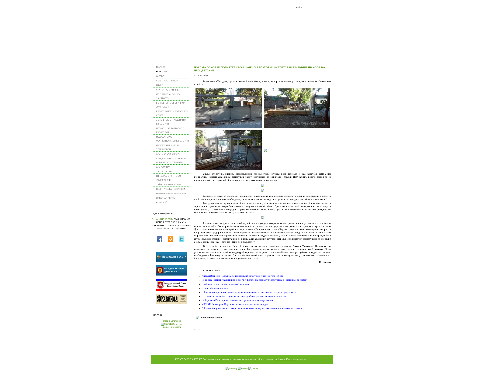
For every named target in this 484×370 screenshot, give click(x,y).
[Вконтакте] (205, 325)
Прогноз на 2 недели (171, 327)
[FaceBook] (199, 325)
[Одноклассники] (217, 325)
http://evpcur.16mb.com (285, 359)
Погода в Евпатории (171, 321)
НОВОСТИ (166, 219)
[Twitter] (211, 325)
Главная (156, 219)
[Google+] (223, 325)
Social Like (197, 330)
